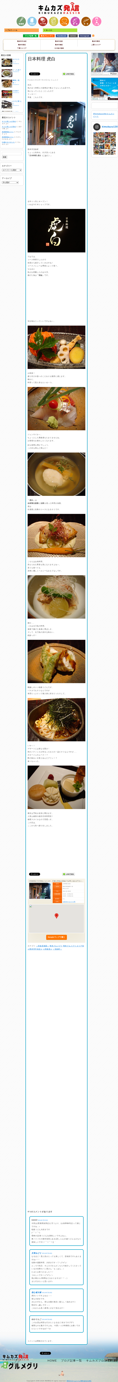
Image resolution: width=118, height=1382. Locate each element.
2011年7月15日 (43, 1220)
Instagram (84, 36)
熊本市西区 (22, 44)
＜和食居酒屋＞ (42, 946)
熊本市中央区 (22, 41)
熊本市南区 (59, 44)
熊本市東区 (96, 41)
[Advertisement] (57, 66)
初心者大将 (36, 1292)
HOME (52, 1360)
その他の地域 (59, 48)
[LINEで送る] (68, 74)
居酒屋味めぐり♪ (8, 132)
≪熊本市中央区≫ (35, 949)
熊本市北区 (59, 41)
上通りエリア (96, 44)
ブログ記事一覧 (31, 36)
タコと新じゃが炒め (9, 121)
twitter (73, 36)
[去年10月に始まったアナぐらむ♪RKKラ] (107, 152)
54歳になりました (8, 142)
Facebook (61, 36)
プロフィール (12, 30)
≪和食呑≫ (47, 949)
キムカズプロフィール (101, 1360)
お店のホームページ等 (69, 901)
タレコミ (48, 30)
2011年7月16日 (47, 1253)
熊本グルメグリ (47, 36)
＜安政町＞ (57, 949)
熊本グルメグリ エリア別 (73, 946)
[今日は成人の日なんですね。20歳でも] (113, 146)
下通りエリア (22, 48)
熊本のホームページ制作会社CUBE (79, 1381)
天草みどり (36, 1253)
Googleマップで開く (56, 937)
